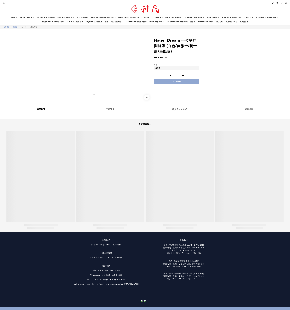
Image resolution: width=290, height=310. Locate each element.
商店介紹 (219, 22)
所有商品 (14, 17)
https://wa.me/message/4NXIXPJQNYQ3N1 (115, 284)
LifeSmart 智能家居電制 (194, 17)
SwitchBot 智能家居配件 (136, 22)
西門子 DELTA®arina (153, 17)
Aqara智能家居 (213, 17)
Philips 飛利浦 (26, 17)
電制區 (14, 27)
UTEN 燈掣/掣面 (156, 22)
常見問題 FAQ (231, 22)
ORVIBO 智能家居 (64, 17)
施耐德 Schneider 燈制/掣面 (102, 17)
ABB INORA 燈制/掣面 (231, 17)
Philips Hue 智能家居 (45, 17)
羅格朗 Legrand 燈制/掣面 (129, 17)
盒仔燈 (193, 22)
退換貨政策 (244, 22)
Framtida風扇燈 (205, 22)
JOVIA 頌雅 (248, 17)
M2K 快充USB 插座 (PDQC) (267, 17)
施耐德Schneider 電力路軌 (53, 22)
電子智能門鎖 (116, 22)
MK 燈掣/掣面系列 (172, 17)
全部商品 (7, 27)
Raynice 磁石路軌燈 (94, 22)
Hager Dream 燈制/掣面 (177, 22)
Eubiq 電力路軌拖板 (75, 22)
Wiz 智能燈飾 (82, 17)
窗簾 (107, 22)
